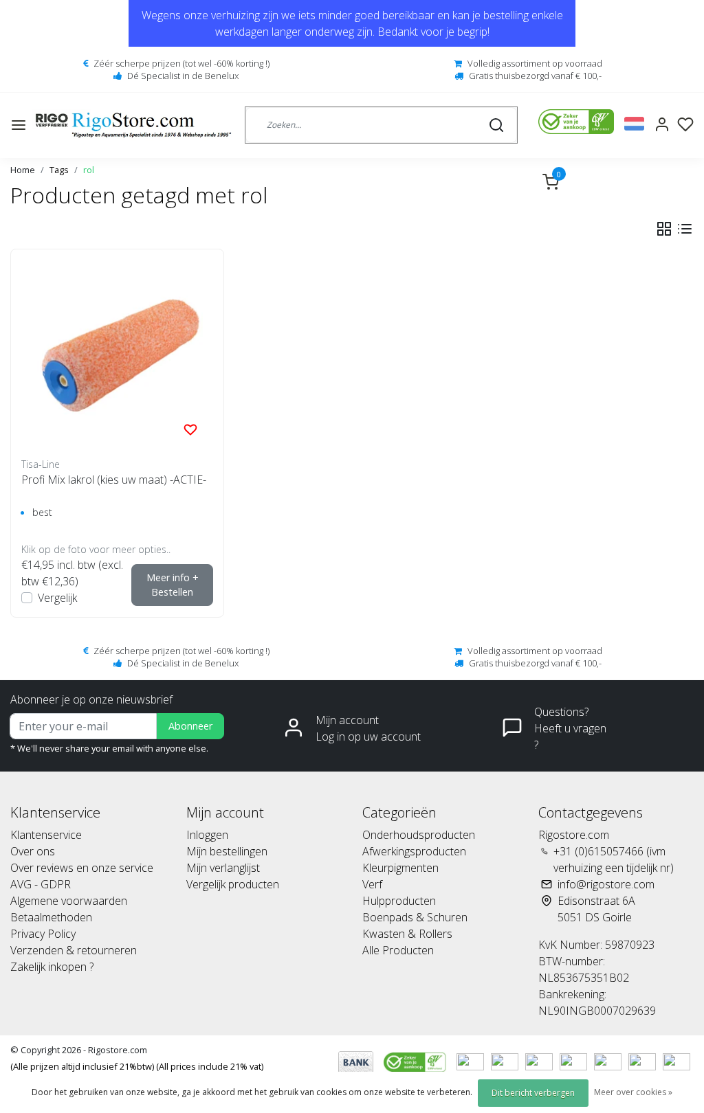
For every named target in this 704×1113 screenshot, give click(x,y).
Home (22, 170)
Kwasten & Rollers (407, 933)
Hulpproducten (399, 900)
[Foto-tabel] (664, 229)
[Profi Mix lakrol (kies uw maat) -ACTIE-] (117, 355)
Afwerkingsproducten (414, 851)
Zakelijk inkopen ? (52, 966)
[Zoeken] (496, 125)
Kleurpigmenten (400, 867)
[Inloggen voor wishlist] (190, 428)
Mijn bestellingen (226, 851)
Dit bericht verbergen (533, 1093)
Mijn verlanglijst (223, 867)
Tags (59, 170)
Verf (372, 884)
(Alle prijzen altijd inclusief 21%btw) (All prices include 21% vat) (136, 1066)
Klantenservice (46, 834)
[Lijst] (685, 229)
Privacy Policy (43, 933)
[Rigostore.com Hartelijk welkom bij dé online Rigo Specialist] (133, 125)
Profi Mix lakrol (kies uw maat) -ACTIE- (113, 479)
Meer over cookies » (633, 1092)
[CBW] (416, 1060)
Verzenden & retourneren (73, 950)
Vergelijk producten (232, 884)
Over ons (32, 851)
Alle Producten (398, 950)
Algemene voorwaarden (68, 900)
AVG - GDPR (40, 884)
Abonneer (190, 725)
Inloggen (207, 834)
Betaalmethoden (51, 917)
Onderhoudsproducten (418, 834)
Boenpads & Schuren (415, 917)
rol (88, 170)
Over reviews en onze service (81, 867)
